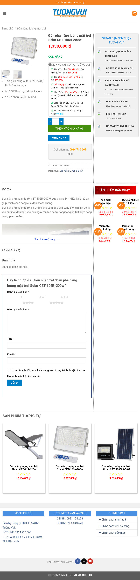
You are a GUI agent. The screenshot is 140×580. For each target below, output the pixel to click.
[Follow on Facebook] (78, 561)
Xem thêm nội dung (45, 239)
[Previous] (7, 50)
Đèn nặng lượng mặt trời (31, 28)
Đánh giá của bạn (18, 292)
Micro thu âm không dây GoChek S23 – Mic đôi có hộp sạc (105, 228)
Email (11, 354)
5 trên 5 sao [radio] (42, 302)
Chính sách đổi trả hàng (115, 526)
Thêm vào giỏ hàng (69, 128)
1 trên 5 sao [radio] (12, 297)
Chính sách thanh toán (114, 519)
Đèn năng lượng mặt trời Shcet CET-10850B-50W (116, 468)
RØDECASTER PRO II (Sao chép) (130, 202)
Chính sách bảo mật (113, 532)
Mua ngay (59, 137)
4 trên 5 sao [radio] (15, 302)
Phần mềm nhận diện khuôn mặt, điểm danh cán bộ (105, 202)
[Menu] (5, 13)
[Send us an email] (84, 561)
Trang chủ (7, 28)
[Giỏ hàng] (134, 13)
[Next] (40, 50)
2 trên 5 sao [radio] (31, 297)
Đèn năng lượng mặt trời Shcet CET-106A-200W (70, 468)
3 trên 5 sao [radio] (53, 297)
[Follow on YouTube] (90, 561)
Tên (10, 338)
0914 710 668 (77, 149)
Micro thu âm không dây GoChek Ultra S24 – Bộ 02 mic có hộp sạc (128, 228)
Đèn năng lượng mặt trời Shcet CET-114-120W (24, 468)
